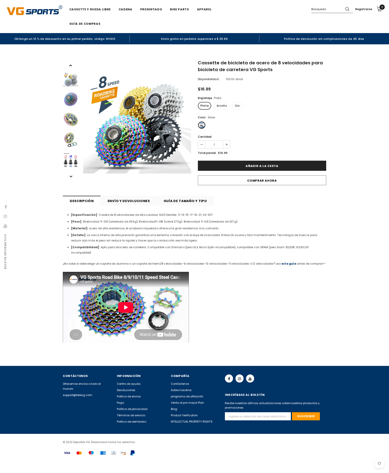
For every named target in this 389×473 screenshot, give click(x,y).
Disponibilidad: (208, 79)
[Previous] (71, 65)
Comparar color (176, 167)
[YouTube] (250, 378)
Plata (204, 106)
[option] (65, 38)
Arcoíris (222, 106)
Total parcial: (207, 153)
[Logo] (34, 10)
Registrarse (363, 9)
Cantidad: (205, 137)
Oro (237, 106)
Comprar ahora (262, 180)
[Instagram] (239, 378)
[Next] (71, 176)
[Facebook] (229, 378)
